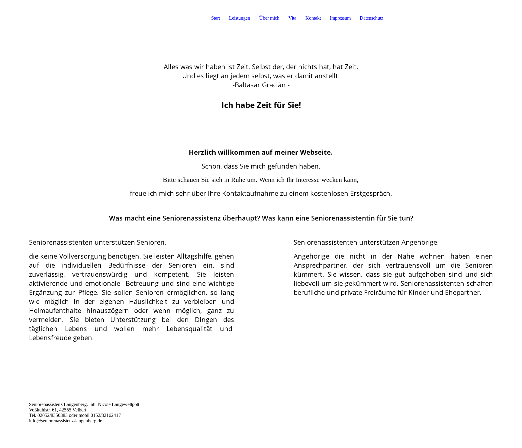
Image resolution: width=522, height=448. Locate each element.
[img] (65, 18)
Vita (292, 18)
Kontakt (313, 18)
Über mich (269, 18)
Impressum (340, 18)
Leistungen (239, 18)
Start (215, 18)
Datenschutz (371, 18)
